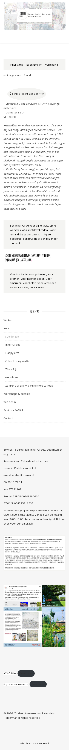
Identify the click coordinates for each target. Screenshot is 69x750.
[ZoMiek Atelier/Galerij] (34, 16)
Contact (8, 418)
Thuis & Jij (11, 369)
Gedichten (11, 377)
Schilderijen (12, 336)
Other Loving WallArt (18, 361)
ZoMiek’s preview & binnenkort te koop (29, 385)
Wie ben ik (10, 402)
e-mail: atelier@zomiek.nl (19, 475)
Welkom (8, 320)
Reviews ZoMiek (14, 410)
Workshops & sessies (17, 393)
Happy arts (12, 353)
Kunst (7, 328)
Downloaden (26, 673)
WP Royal (44, 743)
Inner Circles (12, 344)
